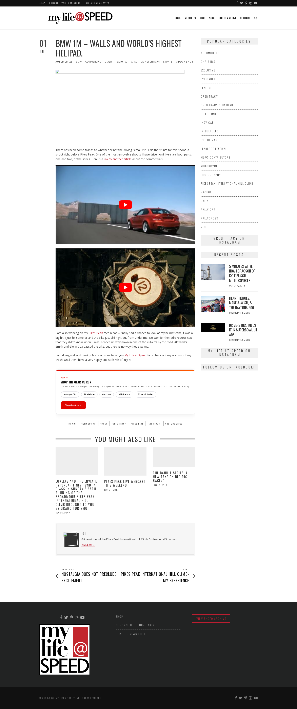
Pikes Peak (96, 333)
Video (179, 61)
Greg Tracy (119, 423)
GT (191, 61)
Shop (42, 3)
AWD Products (124, 394)
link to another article (118, 159)
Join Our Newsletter (97, 3)
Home (178, 18)
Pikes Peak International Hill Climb (227, 183)
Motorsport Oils (70, 394)
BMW (79, 61)
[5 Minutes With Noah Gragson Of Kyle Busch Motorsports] (213, 272)
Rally (205, 201)
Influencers (210, 131)
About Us (190, 18)
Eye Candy (208, 79)
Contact (245, 18)
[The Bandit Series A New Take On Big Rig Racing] (174, 457)
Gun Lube (106, 394)
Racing (206, 192)
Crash (108, 61)
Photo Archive (227, 18)
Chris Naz (208, 61)
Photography (211, 174)
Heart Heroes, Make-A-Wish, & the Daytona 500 (241, 302)
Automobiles (64, 61)
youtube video (173, 423)
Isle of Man (209, 140)
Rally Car (208, 209)
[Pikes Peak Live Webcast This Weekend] (125, 461)
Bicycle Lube (89, 394)
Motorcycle (210, 166)
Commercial (93, 61)
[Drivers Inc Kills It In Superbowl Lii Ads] (213, 327)
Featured (121, 61)
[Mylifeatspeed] (237, 3)
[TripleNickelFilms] (256, 3)
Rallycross (209, 218)
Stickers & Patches (145, 394)
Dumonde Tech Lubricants (65, 3)
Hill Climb (208, 114)
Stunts (167, 61)
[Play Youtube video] (125, 204)
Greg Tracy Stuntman (145, 61)
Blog (202, 18)
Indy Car (207, 122)
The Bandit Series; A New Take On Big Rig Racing (170, 477)
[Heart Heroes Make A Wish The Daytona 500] (213, 304)
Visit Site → (88, 544)
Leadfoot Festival (214, 148)
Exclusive (208, 70)
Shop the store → (73, 405)
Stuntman (154, 423)
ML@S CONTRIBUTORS (215, 157)
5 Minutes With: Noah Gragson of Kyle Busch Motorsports (242, 273)
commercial (88, 423)
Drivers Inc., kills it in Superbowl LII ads (243, 330)
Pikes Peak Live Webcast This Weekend (124, 483)
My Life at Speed (135, 355)
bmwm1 (72, 423)
